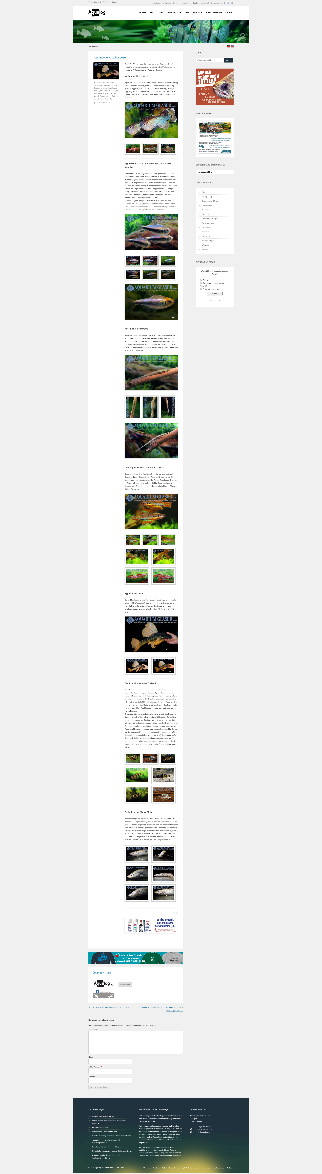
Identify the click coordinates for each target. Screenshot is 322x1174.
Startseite (142, 12)
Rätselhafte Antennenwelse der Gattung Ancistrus (112, 1151)
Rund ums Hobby (208, 223)
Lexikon (228, 12)
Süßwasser (206, 227)
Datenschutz (219, 1168)
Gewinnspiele (216, 3)
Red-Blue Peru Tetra (104, 99)
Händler (195, 3)
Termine (176, 3)
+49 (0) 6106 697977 (205, 1127)
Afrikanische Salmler (100, 1127)
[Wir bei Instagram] (232, 3)
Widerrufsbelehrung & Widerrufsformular (184, 1168)
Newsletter (186, 3)
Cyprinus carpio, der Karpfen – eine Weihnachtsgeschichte (106, 1156)
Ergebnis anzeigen (215, 300)
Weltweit (205, 249)
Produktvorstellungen (209, 219)
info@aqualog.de (203, 1132)
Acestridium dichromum (105, 83)
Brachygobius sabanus (101, 85)
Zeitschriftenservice (193, 12)
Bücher (160, 12)
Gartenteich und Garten (210, 201)
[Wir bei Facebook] (224, 3)
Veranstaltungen (208, 241)
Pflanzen (205, 214)
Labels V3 (205, 3)
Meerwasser (206, 210)
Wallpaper (205, 245)
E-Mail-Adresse (95, 1067)
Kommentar (93, 1029)
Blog (151, 12)
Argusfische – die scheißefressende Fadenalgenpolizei (106, 1141)
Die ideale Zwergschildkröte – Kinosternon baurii (111, 1136)
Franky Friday (207, 197)
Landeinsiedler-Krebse (162, 3)
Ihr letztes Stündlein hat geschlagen (106, 1147)
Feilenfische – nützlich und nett (104, 1132)
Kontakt (156, 1168)
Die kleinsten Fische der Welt (103, 1116)
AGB (163, 1168)
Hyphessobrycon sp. (105, 91)
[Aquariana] (135, 964)
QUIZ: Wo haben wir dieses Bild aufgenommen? (108, 1007)
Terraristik (205, 232)
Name (91, 1057)
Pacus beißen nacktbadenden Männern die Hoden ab (109, 1122)
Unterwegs (206, 236)
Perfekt (205, 280)
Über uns (147, 1168)
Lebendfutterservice (213, 12)
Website (91, 1077)
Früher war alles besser (211, 289)
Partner (229, 1168)
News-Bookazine (173, 12)
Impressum (207, 1168)
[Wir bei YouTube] (228, 3)
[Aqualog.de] (96, 16)
